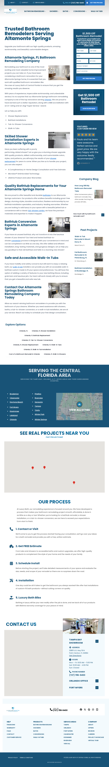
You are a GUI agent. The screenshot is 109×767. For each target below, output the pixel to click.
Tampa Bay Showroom (76, 641)
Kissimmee (68, 737)
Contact (25, 2)
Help (9, 722)
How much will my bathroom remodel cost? (84, 215)
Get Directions (75, 655)
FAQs (9, 731)
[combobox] (88, 66)
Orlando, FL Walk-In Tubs (51, 345)
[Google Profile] (89, 709)
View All (67, 744)
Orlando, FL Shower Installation (43, 331)
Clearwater (68, 734)
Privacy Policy (13, 757)
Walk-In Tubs (97, 11)
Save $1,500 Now (89, 109)
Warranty (11, 728)
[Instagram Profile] (93, 709)
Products (37, 722)
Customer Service (14, 737)
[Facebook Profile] (80, 709)
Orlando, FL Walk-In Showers (55, 354)
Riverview (68, 740)
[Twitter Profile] (84, 709)
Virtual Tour (93, 740)
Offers (91, 728)
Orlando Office (78, 680)
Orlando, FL (23, 331)
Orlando (67, 728)
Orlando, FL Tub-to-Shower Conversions (37, 340)
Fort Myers (76, 687)
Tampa (66, 725)
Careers (91, 734)
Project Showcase (96, 737)
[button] (44, 467)
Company (92, 722)
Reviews (91, 731)
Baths (65, 11)
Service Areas (39, 2)
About (12, 2)
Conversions (79, 11)
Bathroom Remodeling (34, 11)
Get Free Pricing (96, 3)
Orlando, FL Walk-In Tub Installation (37, 349)
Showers (54, 11)
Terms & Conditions (26, 757)
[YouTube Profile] (97, 709)
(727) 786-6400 (77, 675)
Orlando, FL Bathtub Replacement (37, 335)
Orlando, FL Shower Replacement (25, 345)
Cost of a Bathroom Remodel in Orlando (24, 354)
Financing (11, 725)
